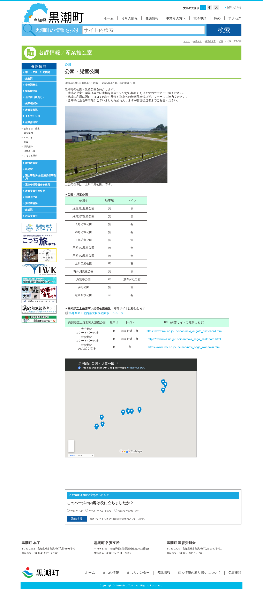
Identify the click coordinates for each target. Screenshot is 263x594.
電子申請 (199, 18)
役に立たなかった (128, 510)
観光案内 (28, 133)
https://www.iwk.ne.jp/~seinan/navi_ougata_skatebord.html (184, 331)
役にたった (77, 510)
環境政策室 (31, 162)
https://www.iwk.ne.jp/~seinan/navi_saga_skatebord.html (184, 339)
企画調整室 (31, 84)
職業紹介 (28, 146)
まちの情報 (129, 18)
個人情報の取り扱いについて (199, 572)
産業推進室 (210, 41)
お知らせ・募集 (32, 128)
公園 (221, 41)
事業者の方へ (176, 18)
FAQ (217, 18)
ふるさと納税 (30, 155)
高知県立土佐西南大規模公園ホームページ (96, 313)
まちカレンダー (138, 572)
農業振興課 (31, 109)
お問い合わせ (234, 7)
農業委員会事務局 (35, 190)
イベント (28, 137)
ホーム (109, 18)
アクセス (234, 18)
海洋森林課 (31, 203)
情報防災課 (31, 91)
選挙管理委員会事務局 (37, 184)
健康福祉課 (31, 103)
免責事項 (234, 572)
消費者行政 (29, 151)
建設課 (29, 209)
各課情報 (151, 18)
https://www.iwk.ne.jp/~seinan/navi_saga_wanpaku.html (184, 347)
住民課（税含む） (35, 97)
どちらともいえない (101, 510)
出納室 (29, 169)
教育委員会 (31, 215)
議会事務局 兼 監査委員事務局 (40, 177)
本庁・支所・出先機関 (37, 72)
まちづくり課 (32, 115)
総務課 (29, 78)
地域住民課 (31, 197)
